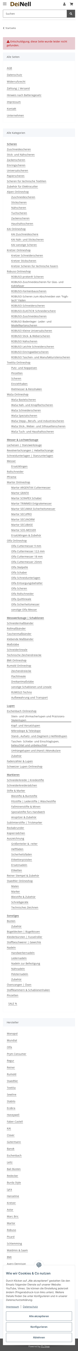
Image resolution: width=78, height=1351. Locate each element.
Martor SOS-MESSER (23, 530)
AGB (9, 68)
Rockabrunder (15, 828)
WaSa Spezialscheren (24, 415)
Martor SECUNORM (23, 519)
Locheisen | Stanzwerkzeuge (24, 445)
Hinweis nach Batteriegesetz (24, 95)
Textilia (11, 1087)
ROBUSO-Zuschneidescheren (29, 316)
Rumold (11, 1074)
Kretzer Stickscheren (23, 260)
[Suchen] (71, 14)
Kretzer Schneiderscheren (27, 255)
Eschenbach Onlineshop (21, 711)
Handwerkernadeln (23, 953)
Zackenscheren (16, 160)
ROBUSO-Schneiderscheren (28, 305)
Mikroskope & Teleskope (26, 731)
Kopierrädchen (16, 833)
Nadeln (11, 947)
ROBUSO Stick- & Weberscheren (30, 336)
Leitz (10, 1162)
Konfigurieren (39, 1326)
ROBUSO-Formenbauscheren (28, 291)
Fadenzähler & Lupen (20, 761)
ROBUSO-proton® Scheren (27, 276)
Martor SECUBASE (22, 524)
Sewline (11, 1094)
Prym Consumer (16, 1054)
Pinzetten (17, 373)
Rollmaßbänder (16, 628)
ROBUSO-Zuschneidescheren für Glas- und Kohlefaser (37, 284)
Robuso (11, 1230)
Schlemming (14, 1243)
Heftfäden (17, 849)
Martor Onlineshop (18, 482)
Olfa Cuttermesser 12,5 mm (28, 551)
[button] (64, 4)
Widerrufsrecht (16, 81)
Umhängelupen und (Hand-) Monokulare (36, 750)
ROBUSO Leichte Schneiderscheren (32, 346)
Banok (10, 1148)
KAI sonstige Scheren (24, 245)
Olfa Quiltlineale (21, 599)
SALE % (12, 1003)
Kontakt (11, 108)
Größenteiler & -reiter (24, 843)
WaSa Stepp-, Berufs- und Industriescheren (37, 421)
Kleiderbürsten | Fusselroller (24, 937)
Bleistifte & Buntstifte (24, 796)
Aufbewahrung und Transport (29, 697)
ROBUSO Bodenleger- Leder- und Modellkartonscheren (31, 323)
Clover (11, 1135)
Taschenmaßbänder (19, 634)
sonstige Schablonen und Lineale (31, 687)
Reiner (11, 1067)
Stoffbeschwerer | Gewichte (24, 942)
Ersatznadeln (19, 865)
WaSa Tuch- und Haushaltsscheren (32, 431)
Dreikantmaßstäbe (22, 681)
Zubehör (16, 756)
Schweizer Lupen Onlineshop (24, 766)
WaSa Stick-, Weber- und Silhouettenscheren (38, 426)
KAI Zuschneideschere (24, 234)
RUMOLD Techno (21, 692)
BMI (9, 1257)
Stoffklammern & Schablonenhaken (28, 990)
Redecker (12, 1175)
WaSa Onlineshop (17, 394)
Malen (15, 886)
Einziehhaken (19, 383)
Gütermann (14, 1142)
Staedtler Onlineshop (20, 881)
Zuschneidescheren (19, 149)
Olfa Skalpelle (19, 567)
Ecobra (11, 1108)
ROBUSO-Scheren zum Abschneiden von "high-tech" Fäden (40, 298)
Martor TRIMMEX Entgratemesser (31, 503)
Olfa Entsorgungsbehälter (27, 583)
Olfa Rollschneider (22, 593)
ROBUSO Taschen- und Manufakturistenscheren (40, 357)
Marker (15, 891)
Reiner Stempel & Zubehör (23, 875)
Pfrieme (11, 477)
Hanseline (13, 1196)
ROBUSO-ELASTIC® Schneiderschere (33, 311)
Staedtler (12, 1081)
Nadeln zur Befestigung (25, 963)
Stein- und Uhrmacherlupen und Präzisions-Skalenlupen (38, 718)
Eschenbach (14, 1155)
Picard (11, 1236)
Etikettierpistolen (21, 859)
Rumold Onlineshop (19, 665)
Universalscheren (17, 170)
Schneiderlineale (17, 649)
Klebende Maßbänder (20, 639)
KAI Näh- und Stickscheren (27, 239)
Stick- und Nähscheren (21, 154)
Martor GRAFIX (20, 493)
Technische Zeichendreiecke (24, 655)
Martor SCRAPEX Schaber (26, 498)
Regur (10, 1060)
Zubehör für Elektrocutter (22, 186)
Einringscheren (16, 165)
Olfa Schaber (19, 572)
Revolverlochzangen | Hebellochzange (30, 450)
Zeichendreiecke (21, 671)
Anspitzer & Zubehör (23, 817)
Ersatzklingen (19, 466)
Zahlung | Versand (18, 88)
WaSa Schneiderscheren (26, 410)
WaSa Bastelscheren (23, 399)
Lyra (9, 1189)
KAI (9, 1128)
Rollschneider (15, 471)
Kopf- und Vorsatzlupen (25, 725)
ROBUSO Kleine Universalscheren (31, 330)
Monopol (12, 1033)
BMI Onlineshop (16, 660)
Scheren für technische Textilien (26, 181)
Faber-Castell (15, 1121)
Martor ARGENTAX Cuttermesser (31, 487)
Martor (11, 1223)
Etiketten (16, 870)
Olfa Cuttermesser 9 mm (26, 546)
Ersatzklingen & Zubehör (26, 535)
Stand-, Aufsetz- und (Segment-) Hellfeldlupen (39, 736)
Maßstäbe (13, 644)
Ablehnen (39, 1337)
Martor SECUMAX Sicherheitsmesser (33, 508)
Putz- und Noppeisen (24, 368)
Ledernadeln (19, 958)
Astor (10, 1209)
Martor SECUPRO (21, 514)
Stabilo (11, 1101)
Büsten (11, 921)
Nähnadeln (18, 968)
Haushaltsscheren (22, 223)
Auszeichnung (15, 838)
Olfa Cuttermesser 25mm (26, 562)
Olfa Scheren (19, 588)
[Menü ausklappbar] (5, 2)
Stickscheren (19, 202)
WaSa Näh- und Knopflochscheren (32, 405)
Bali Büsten (14, 1169)
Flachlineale (18, 676)
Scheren (16, 378)
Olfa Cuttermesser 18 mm (27, 556)
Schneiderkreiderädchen (22, 785)
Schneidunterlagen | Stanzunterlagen (30, 455)
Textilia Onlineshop (18, 362)
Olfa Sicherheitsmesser (25, 604)
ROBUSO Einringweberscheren (30, 352)
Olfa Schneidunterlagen (25, 577)
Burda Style (14, 1182)
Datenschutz (30, 1306)
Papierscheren (15, 176)
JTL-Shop (45, 1346)
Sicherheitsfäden (21, 854)
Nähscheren (18, 207)
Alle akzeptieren (39, 1316)
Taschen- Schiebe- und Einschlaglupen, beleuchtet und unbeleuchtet (35, 743)
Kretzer (11, 1203)
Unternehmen (15, 115)
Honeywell (13, 1115)
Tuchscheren (19, 213)
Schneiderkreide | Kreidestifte (25, 780)
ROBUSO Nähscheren (24, 341)
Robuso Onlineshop (19, 271)
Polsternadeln (19, 974)
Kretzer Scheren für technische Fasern (34, 266)
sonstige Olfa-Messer (24, 609)
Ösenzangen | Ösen (19, 984)
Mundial (12, 1040)
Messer (11, 461)
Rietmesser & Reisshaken (26, 389)
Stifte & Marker (16, 790)
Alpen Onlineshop (18, 191)
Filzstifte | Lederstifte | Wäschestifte (33, 801)
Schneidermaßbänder (20, 623)
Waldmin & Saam (17, 1250)
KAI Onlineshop (16, 229)
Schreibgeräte (19, 902)
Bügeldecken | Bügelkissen (23, 931)
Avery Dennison (16, 1264)
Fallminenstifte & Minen (25, 806)
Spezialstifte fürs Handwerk (28, 812)
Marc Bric (13, 1216)
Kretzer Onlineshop (19, 250)
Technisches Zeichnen (24, 907)
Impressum (12, 1306)
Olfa (9, 1047)
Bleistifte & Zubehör (23, 897)
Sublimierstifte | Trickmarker (24, 822)
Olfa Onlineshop (17, 540)
